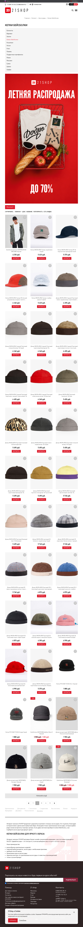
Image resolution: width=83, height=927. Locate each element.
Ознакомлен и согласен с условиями (23, 883)
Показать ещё (41, 796)
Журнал (32, 893)
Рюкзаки (9, 60)
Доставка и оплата (11, 891)
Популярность (38, 211)
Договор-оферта (10, 903)
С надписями (44, 808)
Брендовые (8, 810)
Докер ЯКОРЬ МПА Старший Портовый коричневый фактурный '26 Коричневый (41, 347)
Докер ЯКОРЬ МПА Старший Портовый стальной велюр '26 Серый (16, 347)
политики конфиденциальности (31, 883)
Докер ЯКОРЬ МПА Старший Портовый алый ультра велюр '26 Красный (41, 395)
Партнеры (33, 901)
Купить (16, 258)
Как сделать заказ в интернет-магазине (14, 898)
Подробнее (22, 920)
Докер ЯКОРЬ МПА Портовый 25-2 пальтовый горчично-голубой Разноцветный (66, 588)
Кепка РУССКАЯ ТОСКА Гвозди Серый (16, 732)
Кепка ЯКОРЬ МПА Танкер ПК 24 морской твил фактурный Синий (67, 250)
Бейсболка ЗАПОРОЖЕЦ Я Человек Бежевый (67, 781)
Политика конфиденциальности (15, 901)
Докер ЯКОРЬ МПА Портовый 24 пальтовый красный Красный (16, 684)
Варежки (9, 33)
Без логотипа (55, 808)
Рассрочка (33, 903)
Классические (29, 810)
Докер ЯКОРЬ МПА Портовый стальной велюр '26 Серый (67, 443)
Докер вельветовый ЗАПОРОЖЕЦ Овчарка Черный (16, 781)
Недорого (74, 808)
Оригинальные (9, 808)
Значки (9, 36)
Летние (65, 808)
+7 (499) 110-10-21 (12, 4)
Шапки (9, 66)
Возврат (7, 893)
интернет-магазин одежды (56, 841)
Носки (9, 45)
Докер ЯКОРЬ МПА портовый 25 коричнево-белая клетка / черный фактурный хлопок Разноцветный (67, 540)
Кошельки (10, 42)
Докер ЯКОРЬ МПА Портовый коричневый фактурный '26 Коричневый (16, 492)
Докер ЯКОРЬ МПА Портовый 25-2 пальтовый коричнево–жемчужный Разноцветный (41, 588)
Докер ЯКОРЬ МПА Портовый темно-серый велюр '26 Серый (41, 443)
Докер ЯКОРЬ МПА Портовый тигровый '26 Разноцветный (16, 443)
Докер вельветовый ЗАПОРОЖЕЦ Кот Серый (41, 781)
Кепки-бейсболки (12, 39)
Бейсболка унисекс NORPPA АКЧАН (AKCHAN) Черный (16, 250)
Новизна (18, 211)
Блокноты (10, 30)
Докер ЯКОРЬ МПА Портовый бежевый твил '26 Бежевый (16, 540)
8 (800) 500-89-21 (21, 4)
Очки (8, 48)
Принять (13, 920)
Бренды (32, 897)
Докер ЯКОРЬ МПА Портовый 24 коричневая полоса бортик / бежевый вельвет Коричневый (42, 685)
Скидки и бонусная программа (14, 905)
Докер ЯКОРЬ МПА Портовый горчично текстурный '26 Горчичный (41, 491)
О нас (32, 895)
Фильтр (10, 207)
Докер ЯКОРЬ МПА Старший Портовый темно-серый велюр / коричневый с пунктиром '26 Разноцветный (67, 299)
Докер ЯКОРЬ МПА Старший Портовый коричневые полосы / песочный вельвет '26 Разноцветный (67, 347)
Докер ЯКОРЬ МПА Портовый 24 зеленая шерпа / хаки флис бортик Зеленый (41, 636)
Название (29, 211)
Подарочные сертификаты (15, 54)
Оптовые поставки (36, 899)
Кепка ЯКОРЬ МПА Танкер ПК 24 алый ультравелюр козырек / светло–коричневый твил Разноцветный (16, 299)
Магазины (33, 891)
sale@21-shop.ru (61, 898)
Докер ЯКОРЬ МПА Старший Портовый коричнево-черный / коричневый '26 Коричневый (16, 395)
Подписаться (71, 880)
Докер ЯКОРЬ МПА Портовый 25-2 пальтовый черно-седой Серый (16, 636)
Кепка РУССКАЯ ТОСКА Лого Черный (66, 684)
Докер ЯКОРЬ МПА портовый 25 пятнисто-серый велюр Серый (41, 540)
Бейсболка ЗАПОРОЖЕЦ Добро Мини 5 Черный (42, 733)
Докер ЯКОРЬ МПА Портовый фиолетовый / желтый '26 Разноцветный (67, 492)
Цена (23, 211)
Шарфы (9, 69)
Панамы (9, 51)
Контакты (8, 895)
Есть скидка (47, 211)
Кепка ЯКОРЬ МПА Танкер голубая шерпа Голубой (41, 298)
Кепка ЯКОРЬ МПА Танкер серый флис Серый (41, 250)
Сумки (8, 63)
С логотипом (33, 808)
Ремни (9, 57)
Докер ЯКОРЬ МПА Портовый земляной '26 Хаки (67, 395)
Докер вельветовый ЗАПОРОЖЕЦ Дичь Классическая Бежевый (67, 733)
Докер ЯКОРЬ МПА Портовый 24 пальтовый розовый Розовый (67, 636)
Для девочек (21, 808)
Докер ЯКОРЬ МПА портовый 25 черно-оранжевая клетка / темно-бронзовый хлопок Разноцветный (16, 588)
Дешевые (18, 810)
